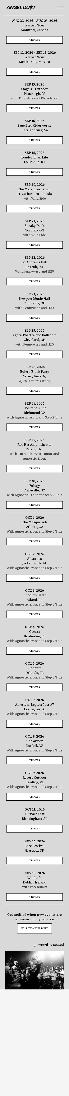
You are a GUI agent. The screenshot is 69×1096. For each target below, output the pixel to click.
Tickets (34, 39)
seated (58, 945)
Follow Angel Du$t (34, 928)
